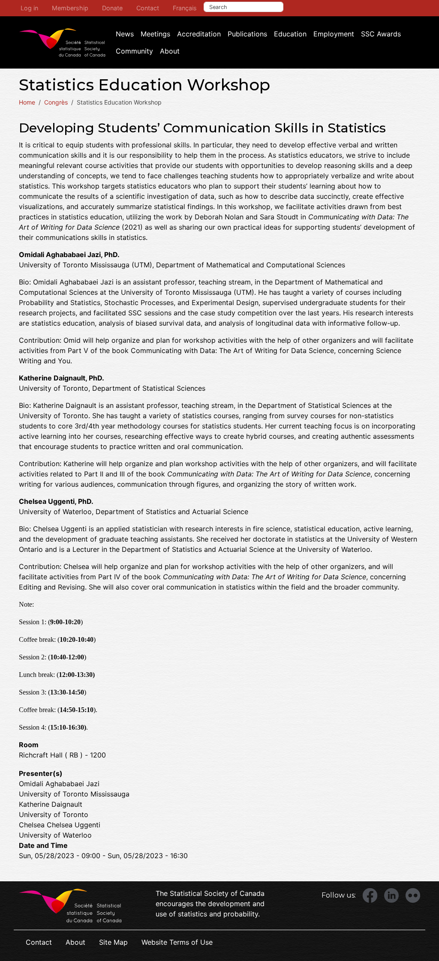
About (170, 51)
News (125, 34)
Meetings (155, 34)
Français (185, 8)
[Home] (62, 42)
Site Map (113, 942)
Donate (112, 8)
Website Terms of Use (177, 942)
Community (134, 51)
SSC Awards (381, 34)
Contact (147, 8)
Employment (333, 34)
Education (290, 34)
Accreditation (199, 34)
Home (27, 102)
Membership (70, 8)
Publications (247, 34)
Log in (29, 8)
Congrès (56, 102)
